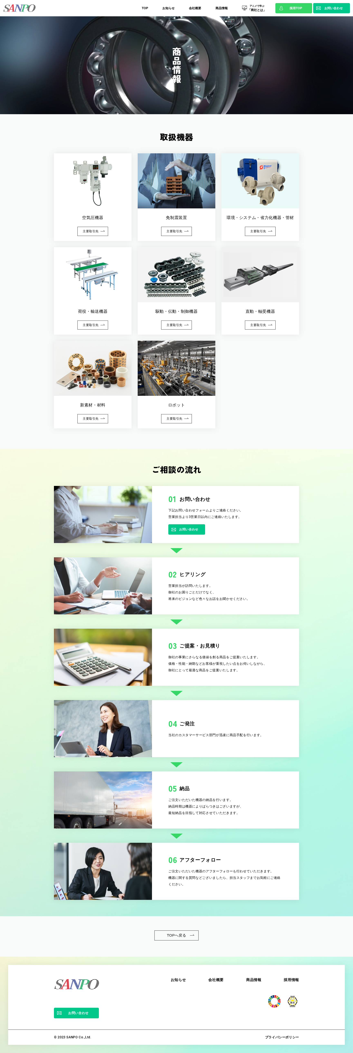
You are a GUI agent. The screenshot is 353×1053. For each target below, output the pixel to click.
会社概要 (216, 980)
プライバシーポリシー (282, 1037)
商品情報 (253, 980)
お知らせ (178, 980)
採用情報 (291, 980)
